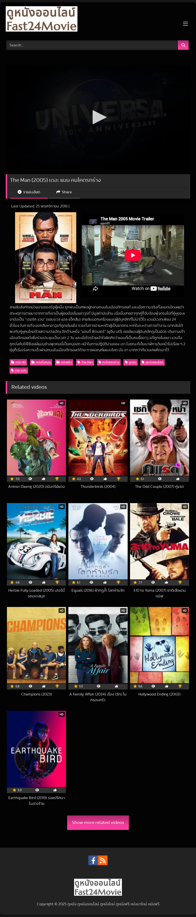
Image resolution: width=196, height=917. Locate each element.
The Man (87, 362)
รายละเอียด (31, 192)
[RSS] (103, 860)
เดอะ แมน (21, 370)
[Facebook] (93, 860)
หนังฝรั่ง (66, 362)
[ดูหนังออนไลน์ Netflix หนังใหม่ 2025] (98, 19)
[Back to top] (181, 902)
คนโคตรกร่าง (110, 362)
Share (66, 192)
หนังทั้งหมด (43, 362)
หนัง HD (21, 362)
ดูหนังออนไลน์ (154, 362)
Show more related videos (98, 822)
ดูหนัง (132, 362)
